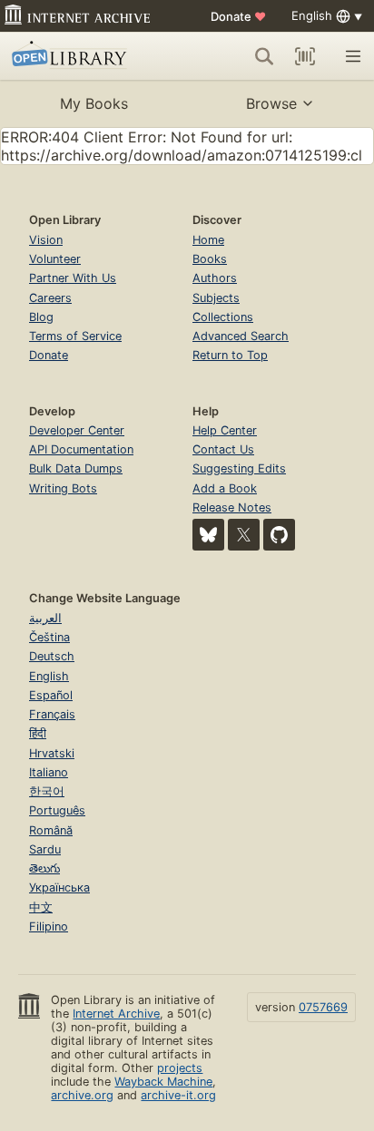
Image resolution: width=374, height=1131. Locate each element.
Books (209, 259)
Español (51, 695)
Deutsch (51, 656)
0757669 (323, 1007)
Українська (59, 887)
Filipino (48, 926)
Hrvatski (51, 753)
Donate (238, 16)
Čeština (49, 637)
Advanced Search (240, 336)
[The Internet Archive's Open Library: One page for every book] (83, 56)
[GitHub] (279, 535)
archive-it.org (178, 1095)
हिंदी (37, 733)
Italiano (48, 772)
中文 (41, 907)
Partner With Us (72, 278)
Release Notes (231, 507)
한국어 (46, 791)
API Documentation (81, 449)
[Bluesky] (208, 535)
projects (179, 1068)
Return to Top (230, 355)
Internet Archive (116, 1013)
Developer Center (76, 430)
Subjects (216, 298)
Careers (50, 298)
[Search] (264, 56)
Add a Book (224, 488)
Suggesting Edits (239, 468)
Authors (214, 278)
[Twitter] (244, 535)
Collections (222, 317)
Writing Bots (63, 488)
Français (52, 714)
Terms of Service (75, 336)
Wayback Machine (163, 1081)
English (49, 676)
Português (57, 810)
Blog (41, 317)
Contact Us (223, 449)
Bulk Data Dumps (76, 468)
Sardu (45, 849)
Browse (271, 103)
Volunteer (55, 259)
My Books (94, 103)
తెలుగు (44, 868)
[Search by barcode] (305, 56)
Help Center (224, 430)
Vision (46, 240)
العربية (45, 618)
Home (208, 240)
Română (51, 830)
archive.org (82, 1095)
